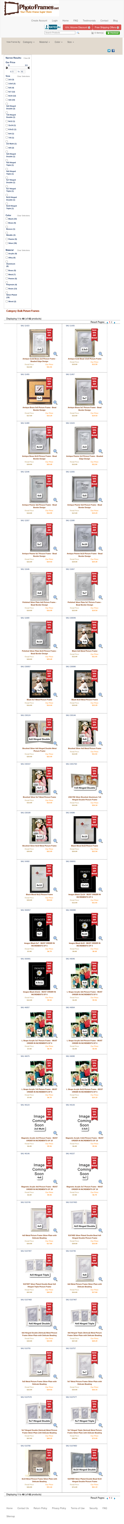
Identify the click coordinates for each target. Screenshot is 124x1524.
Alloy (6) (12, 258)
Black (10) (12, 219)
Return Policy (40, 1508)
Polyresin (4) (11, 285)
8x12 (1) (11, 121)
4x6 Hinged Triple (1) (11, 172)
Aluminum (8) (10, 265)
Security (93, 1508)
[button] (29, 42)
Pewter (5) (12, 239)
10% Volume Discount (76, 27)
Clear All (27, 58)
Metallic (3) (11, 235)
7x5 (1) (11, 138)
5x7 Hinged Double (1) (11, 181)
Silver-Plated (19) (11, 296)
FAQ (75, 20)
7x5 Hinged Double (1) (11, 116)
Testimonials (89, 20)
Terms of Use (78, 1508)
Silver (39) (12, 243)
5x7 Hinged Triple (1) (11, 190)
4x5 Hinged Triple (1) (11, 164)
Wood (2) (12, 301)
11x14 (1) (12, 125)
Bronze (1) (10, 229)
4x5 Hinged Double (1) (11, 155)
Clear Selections (23, 76)
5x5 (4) (11, 88)
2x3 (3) (11, 80)
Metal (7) (12, 274)
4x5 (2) (11, 148)
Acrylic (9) (12, 254)
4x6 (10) (11, 100)
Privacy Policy (59, 1508)
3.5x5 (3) (12, 84)
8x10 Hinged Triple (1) (11, 207)
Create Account (39, 20)
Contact (104, 20)
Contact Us (23, 1508)
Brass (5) (12, 223)
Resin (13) (12, 289)
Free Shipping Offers (106, 27)
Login (55, 20)
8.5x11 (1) (12, 129)
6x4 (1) (11, 134)
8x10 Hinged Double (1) (11, 198)
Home (65, 20)
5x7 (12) (11, 92)
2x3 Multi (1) (11, 144)
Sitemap (10, 1516)
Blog (115, 20)
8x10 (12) (12, 96)
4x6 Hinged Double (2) (11, 107)
